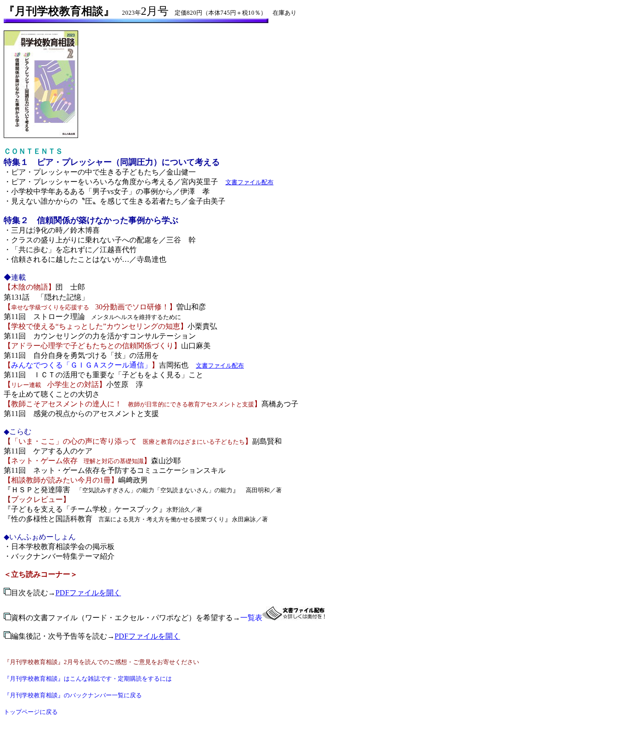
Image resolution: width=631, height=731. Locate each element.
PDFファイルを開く (88, 593)
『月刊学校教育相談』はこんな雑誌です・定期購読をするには (88, 678)
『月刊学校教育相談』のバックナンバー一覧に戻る (73, 695)
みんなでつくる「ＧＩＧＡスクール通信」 (81, 365)
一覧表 (251, 618)
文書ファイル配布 (249, 182)
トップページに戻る (31, 711)
